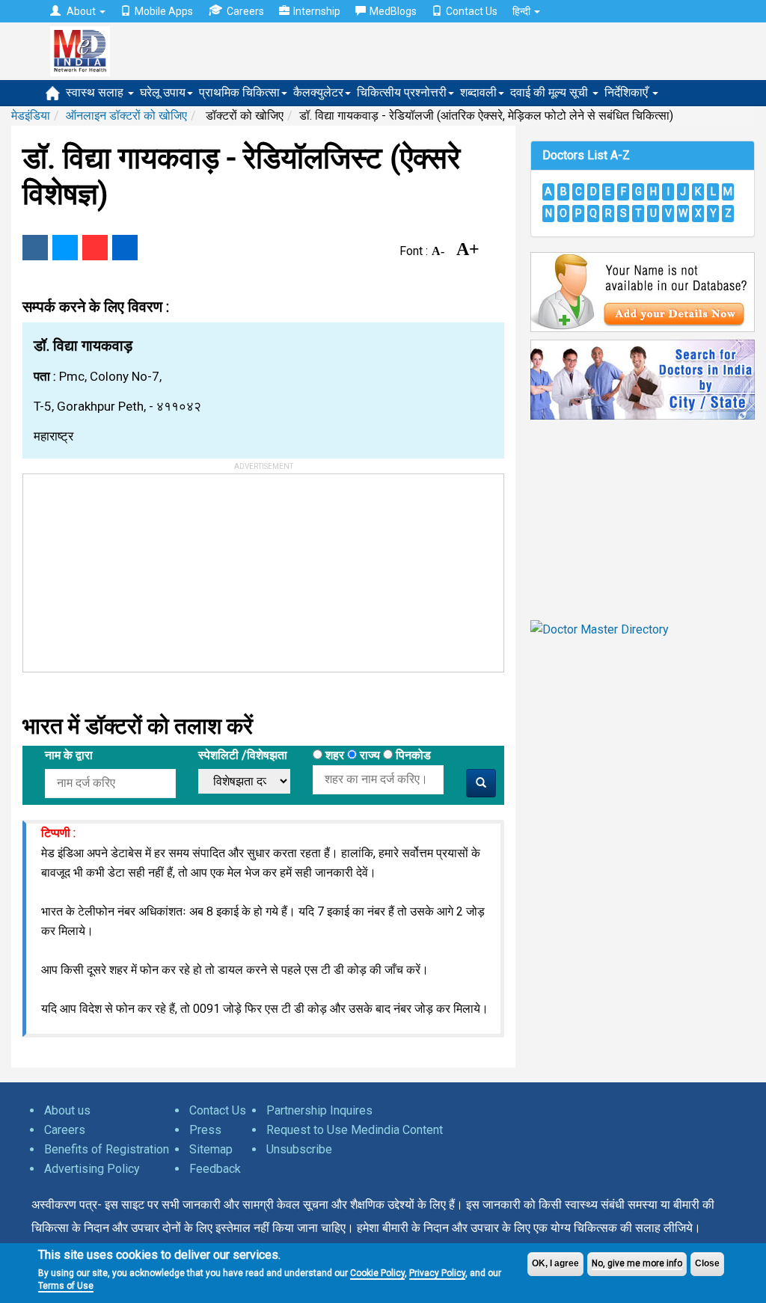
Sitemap (211, 1149)
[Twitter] (65, 247)
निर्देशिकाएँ (627, 92)
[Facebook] (35, 247)
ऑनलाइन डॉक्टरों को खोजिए (126, 115)
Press (205, 1130)
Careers (245, 11)
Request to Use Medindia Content (354, 1130)
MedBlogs (393, 11)
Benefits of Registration (106, 1149)
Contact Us (471, 11)
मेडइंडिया (30, 115)
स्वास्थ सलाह (96, 92)
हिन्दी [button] (522, 11)
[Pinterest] (95, 247)
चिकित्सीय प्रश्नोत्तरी (402, 92)
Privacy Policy (437, 1273)
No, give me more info (637, 1263)
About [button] (81, 11)
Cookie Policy (377, 1273)
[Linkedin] (125, 247)
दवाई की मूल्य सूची (550, 92)
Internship (316, 11)
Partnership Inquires (319, 1110)
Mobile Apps (164, 11)
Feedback (215, 1169)
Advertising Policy (92, 1169)
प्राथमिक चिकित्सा (239, 92)
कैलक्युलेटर (318, 92)
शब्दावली (478, 92)
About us (67, 1110)
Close (707, 1263)
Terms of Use (66, 1286)
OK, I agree (555, 1263)
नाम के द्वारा (69, 755)
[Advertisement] (135, 567)
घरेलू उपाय (163, 92)
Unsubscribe (299, 1149)
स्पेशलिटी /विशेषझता (242, 755)
